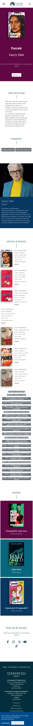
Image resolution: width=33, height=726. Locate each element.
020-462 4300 (16, 688)
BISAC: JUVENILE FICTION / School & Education (16, 466)
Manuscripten (16, 708)
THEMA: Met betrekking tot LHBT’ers (16, 437)
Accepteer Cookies (17, 723)
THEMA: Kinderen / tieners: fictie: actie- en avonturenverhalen (16, 403)
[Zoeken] (30, 4)
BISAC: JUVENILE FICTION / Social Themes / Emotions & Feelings (16, 470)
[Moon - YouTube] (25, 642)
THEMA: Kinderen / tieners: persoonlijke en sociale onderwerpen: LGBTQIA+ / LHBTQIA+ (16, 434)
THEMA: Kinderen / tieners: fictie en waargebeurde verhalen (16, 398)
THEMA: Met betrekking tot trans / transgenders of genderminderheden (16, 441)
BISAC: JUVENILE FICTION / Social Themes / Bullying (16, 445)
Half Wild (16, 569)
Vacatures (16, 705)
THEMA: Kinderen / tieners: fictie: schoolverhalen (16, 420)
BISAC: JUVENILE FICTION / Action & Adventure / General (16, 458)
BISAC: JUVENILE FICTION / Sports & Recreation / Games (16, 474)
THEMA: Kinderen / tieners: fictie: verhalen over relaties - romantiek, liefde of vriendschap (16, 407)
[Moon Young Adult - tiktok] (16, 646)
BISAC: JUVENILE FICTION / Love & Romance (16, 462)
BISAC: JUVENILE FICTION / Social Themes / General (16, 450)
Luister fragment (24, 150)
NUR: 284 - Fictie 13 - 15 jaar (16, 394)
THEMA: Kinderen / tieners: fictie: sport (16, 412)
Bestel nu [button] (16, 75)
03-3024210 (16, 699)
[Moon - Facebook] (8, 642)
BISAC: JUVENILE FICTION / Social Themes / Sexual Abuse (16, 454)
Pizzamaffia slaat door (16, 531)
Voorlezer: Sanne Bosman (16, 391)
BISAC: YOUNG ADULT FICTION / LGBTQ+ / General (16, 478)
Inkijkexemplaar (8, 150)
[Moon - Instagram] (13, 642)
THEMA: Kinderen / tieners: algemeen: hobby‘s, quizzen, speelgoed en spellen (16, 415)
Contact (16, 703)
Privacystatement (17, 711)
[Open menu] (3, 3)
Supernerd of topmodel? (16, 608)
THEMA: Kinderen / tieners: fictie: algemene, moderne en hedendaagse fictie (16, 424)
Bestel (17, 264)
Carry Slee (7, 201)
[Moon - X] (19, 642)
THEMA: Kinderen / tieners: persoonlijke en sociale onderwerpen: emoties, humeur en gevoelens (16, 429)
